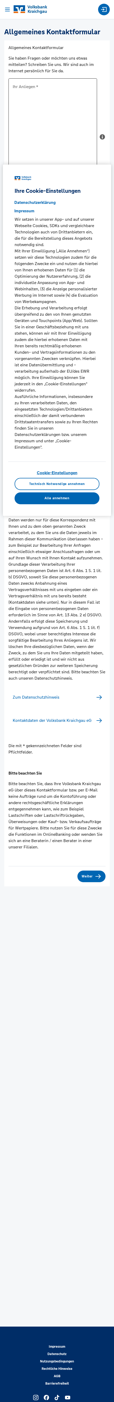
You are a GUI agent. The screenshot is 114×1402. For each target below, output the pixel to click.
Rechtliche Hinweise (57, 1369)
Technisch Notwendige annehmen (57, 484)
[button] (102, 139)
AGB (57, 1376)
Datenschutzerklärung (35, 202)
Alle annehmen (57, 498)
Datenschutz (57, 1354)
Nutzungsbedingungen (57, 1361)
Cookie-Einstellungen (57, 472)
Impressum (57, 1347)
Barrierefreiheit (57, 1383)
